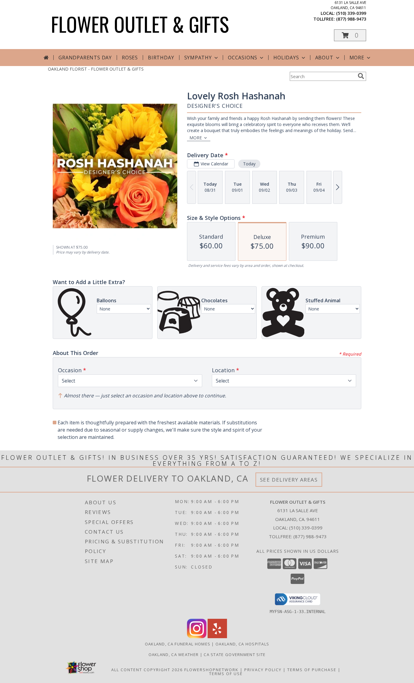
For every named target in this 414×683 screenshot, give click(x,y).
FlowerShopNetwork (211, 669)
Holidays (286, 57)
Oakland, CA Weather (174, 654)
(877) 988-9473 (351, 19)
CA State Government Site (234, 654)
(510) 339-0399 (351, 13)
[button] (350, 35)
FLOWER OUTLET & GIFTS (140, 23)
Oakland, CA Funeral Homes (178, 644)
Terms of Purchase (311, 669)
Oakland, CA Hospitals (242, 644)
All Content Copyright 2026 (147, 669)
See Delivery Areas (289, 479)
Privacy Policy (263, 669)
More (356, 57)
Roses (130, 57)
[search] (361, 76)
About (324, 57)
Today (249, 164)
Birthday (161, 57)
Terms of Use (226, 673)
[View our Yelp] (217, 636)
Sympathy (198, 57)
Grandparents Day (85, 57)
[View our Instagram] (196, 636)
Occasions (242, 57)
